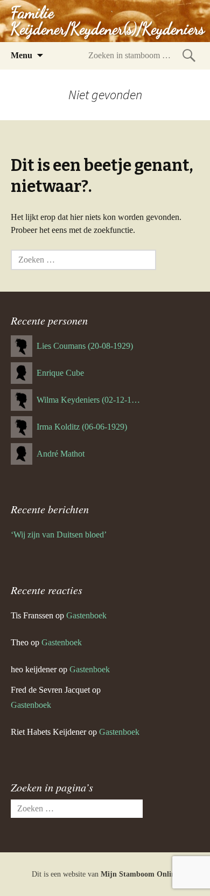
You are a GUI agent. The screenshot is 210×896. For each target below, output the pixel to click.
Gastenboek (86, 615)
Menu (21, 55)
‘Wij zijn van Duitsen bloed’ (59, 534)
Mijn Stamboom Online (140, 874)
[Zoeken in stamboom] (189, 55)
